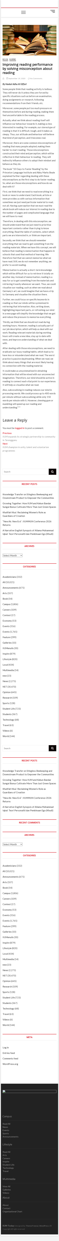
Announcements (11, 587)
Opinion (7, 692)
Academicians (9, 576)
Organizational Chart (12, 1211)
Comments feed (10, 1058)
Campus (6, 604)
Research (7, 697)
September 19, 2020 (16, 78)
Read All (6, 1123)
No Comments (36, 78)
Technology (8, 719)
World (6, 736)
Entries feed (9, 1053)
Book (5, 59)
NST (5, 686)
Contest (7, 615)
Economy (7, 620)
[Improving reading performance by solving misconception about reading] (3, 78)
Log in (6, 1047)
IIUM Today (8, 1225)
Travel (6, 725)
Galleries (7, 642)
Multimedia (8, 670)
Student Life (9, 708)
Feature (6, 637)
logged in (19, 428)
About (6, 1205)
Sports (6, 703)
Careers (7, 609)
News (5, 681)
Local (5, 664)
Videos (6, 730)
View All (6, 1186)
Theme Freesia (32, 1226)
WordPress (44, 1226)
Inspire (12, 59)
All (4, 582)
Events (6, 626)
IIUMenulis (8, 648)
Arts (5, 593)
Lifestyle (7, 659)
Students (7, 714)
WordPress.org (10, 1064)
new (5, 675)
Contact (6, 1208)
